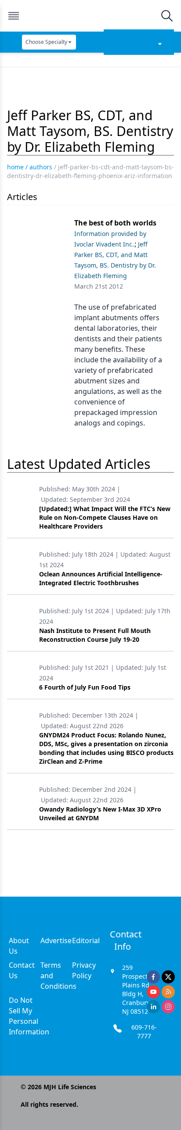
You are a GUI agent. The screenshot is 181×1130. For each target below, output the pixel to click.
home (15, 167)
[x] (168, 976)
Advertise (56, 940)
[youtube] (153, 991)
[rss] (168, 991)
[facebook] (153, 976)
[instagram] (168, 1006)
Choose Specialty (46, 42)
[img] (90, 16)
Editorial (86, 940)
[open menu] (13, 15)
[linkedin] (153, 1006)
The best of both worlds (115, 223)
